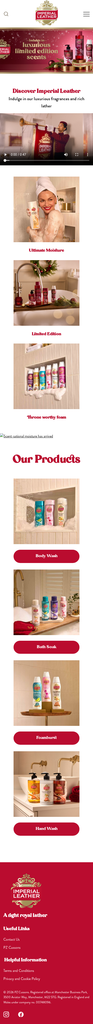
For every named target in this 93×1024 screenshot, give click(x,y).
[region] (46, 50)
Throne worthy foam (46, 417)
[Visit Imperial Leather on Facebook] (21, 1014)
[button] (6, 14)
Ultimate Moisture (46, 250)
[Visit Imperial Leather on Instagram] (6, 1014)
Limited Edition (46, 334)
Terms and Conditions (18, 970)
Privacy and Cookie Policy (21, 978)
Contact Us (11, 939)
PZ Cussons (12, 947)
